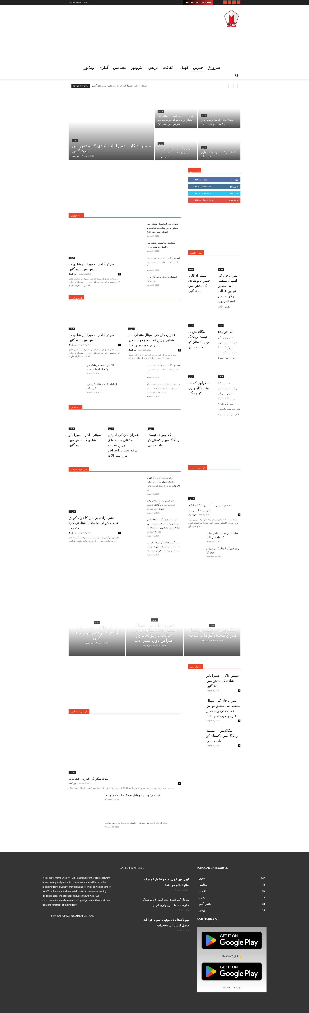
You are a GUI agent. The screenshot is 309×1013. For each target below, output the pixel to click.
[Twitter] (234, 2)
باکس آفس (99, 208)
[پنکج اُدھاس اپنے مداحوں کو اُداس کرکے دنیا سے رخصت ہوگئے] (85, 832)
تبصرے (146, 208)
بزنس (161, 144)
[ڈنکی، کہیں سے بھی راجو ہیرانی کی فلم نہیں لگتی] (196, 536)
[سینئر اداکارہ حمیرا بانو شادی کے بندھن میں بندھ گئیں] (111, 128)
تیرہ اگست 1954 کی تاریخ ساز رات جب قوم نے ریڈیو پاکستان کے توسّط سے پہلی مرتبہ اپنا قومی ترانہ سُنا (163, 546)
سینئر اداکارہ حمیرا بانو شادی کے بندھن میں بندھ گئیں (119, 85)
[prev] (230, 86)
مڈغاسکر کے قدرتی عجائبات (88, 779)
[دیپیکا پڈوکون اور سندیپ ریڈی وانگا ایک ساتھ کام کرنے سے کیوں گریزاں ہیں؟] (136, 387)
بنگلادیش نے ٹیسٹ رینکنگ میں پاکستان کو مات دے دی (163, 440)
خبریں (161, 111)
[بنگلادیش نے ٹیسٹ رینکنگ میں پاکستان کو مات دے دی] (219, 112)
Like (236, 180)
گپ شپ (165, 210)
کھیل (154, 210)
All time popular (159, 469)
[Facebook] (225, 2)
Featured (143, 469)
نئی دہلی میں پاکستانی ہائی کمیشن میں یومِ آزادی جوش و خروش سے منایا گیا (161, 505)
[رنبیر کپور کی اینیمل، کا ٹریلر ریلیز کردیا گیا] (196, 551)
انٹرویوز (85, 208)
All (76, 208)
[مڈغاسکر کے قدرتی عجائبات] (125, 746)
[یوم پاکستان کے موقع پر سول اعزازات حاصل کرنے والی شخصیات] (128, 923)
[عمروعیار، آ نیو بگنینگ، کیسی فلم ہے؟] (214, 487)
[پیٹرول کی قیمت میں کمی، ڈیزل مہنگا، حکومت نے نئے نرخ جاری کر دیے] (128, 902)
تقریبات (156, 208)
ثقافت (75, 141)
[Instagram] (230, 2)
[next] (236, 86)
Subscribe (233, 200)
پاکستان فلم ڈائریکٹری (128, 208)
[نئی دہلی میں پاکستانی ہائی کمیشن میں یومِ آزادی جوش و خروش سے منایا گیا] (136, 504)
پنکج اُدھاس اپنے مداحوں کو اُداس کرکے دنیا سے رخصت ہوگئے (136, 823)
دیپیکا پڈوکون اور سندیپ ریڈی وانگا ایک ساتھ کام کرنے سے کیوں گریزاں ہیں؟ (163, 388)
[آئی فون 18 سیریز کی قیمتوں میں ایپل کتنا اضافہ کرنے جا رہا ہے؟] (176, 144)
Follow (234, 187)
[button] (236, 75)
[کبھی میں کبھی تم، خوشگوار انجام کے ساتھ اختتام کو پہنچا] (85, 805)
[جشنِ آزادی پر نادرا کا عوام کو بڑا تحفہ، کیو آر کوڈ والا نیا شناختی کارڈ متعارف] (95, 494)
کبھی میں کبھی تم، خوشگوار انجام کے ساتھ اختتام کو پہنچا (132, 795)
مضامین (177, 210)
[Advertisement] (132, 31)
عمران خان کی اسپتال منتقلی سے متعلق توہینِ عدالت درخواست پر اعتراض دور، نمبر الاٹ (162, 228)
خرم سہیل (192, 515)
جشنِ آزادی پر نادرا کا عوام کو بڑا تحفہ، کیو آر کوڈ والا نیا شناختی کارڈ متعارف (93, 523)
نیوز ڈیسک (72, 274)
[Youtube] (238, 2)
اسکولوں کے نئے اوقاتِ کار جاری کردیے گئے (199, 388)
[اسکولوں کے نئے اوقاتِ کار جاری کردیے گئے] (219, 144)
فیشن (145, 210)
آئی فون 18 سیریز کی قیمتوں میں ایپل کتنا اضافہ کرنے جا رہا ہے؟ (163, 262)
